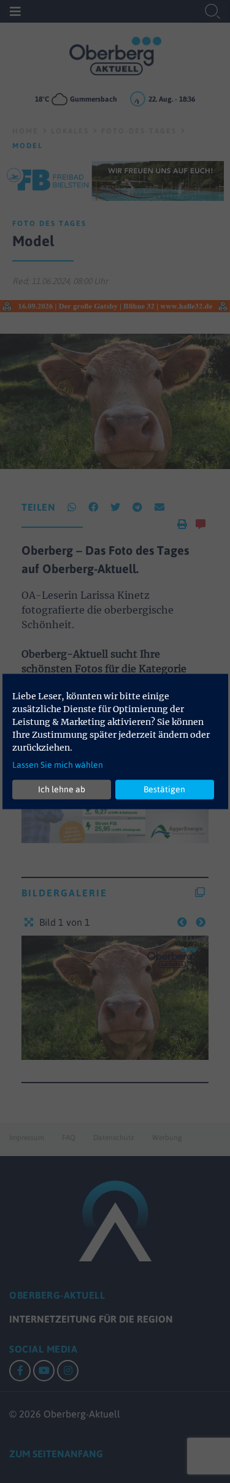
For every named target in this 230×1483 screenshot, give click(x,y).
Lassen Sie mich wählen (57, 764)
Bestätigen (164, 789)
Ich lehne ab (61, 789)
